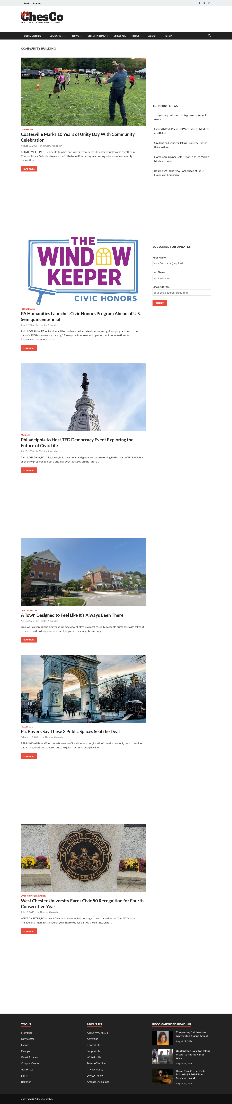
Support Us (93, 1051)
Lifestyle (120, 35)
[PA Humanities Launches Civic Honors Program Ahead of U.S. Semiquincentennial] (83, 271)
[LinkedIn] (209, 3)
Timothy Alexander (52, 145)
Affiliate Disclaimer (98, 1081)
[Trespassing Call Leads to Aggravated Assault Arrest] (162, 1032)
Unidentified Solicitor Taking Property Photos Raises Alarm (193, 1054)
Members (26, 1032)
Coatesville (27, 129)
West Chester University (33, 896)
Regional (25, 435)
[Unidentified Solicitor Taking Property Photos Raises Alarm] (162, 1051)
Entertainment (98, 35)
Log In (27, 3)
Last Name (159, 272)
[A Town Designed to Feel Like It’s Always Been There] (83, 572)
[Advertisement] (149, 18)
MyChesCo (46, 1098)
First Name (159, 257)
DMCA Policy (95, 1075)
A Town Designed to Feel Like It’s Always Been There (72, 615)
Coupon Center (30, 1063)
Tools (135, 35)
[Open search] (209, 36)
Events (25, 1044)
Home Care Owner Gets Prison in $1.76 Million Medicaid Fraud (190, 1074)
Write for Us (94, 1057)
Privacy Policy (95, 1069)
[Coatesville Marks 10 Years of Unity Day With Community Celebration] (83, 92)
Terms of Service (96, 1063)
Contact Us (93, 1044)
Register (37, 3)
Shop (168, 35)
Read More (28, 168)
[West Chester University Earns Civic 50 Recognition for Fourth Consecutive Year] (83, 858)
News (75, 35)
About (152, 35)
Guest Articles (29, 1057)
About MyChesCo (97, 1032)
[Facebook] (200, 3)
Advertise (92, 1038)
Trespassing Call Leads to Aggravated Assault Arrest (192, 1034)
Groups (25, 1051)
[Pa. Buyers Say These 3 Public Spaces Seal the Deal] (83, 689)
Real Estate (27, 726)
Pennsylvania (28, 308)
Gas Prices (27, 1069)
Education (56, 35)
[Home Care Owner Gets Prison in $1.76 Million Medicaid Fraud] (162, 1071)
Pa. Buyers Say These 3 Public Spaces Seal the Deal (70, 731)
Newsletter (27, 1038)
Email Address (161, 286)
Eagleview (26, 610)
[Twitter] (204, 3)
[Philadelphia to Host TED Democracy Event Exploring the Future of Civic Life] (83, 397)
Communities (32, 35)
